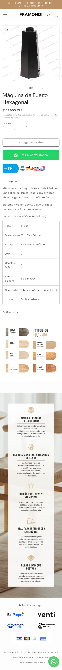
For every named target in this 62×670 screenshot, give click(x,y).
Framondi (11, 652)
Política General (45, 657)
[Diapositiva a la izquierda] (20, 88)
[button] (49, 15)
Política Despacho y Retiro (33, 662)
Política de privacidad (23, 657)
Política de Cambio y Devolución (42, 652)
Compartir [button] (12, 311)
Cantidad (7, 123)
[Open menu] (5, 14)
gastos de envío (33, 115)
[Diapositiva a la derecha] (42, 88)
